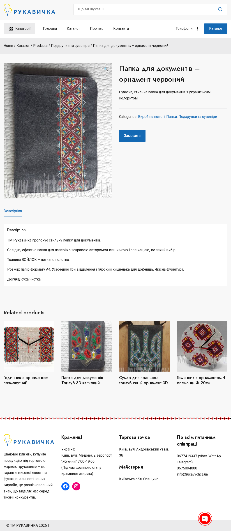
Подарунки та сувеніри (197, 117)
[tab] (13, 211)
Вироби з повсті (151, 117)
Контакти (121, 28)
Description (13, 211)
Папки (171, 117)
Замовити (132, 135)
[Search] (220, 9)
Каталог (73, 28)
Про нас (96, 28)
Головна (50, 28)
